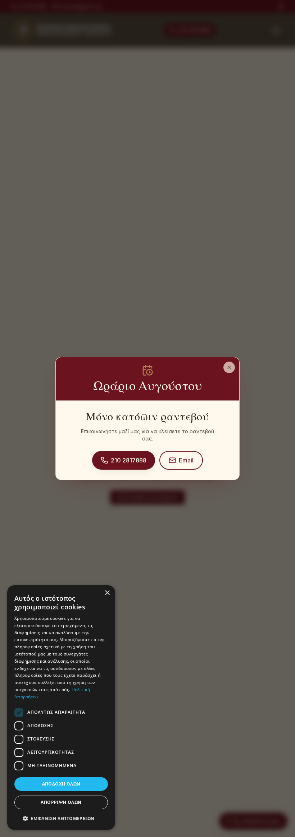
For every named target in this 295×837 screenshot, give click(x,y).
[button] (61, 818)
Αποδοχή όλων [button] (61, 784)
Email (186, 460)
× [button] (107, 593)
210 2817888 (128, 460)
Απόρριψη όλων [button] (61, 802)
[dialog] (61, 707)
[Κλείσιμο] (229, 367)
